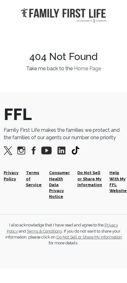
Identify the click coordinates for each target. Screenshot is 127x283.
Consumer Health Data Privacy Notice (59, 184)
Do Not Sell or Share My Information (89, 178)
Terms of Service (34, 178)
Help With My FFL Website (118, 181)
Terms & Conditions (44, 231)
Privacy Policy (11, 175)
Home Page (87, 68)
